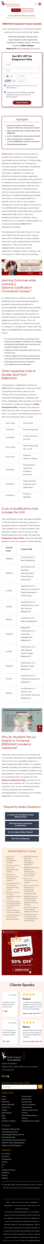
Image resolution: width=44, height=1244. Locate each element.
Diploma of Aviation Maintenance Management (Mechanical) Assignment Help (31, 890)
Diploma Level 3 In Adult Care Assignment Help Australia (13, 868)
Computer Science (8, 1170)
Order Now (16, 10)
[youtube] (8, 1076)
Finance (4, 1175)
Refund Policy (26, 1099)
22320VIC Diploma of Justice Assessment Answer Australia (13, 895)
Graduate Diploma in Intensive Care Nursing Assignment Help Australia (31, 917)
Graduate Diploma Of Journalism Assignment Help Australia (13, 886)
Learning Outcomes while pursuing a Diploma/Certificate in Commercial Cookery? (23, 127)
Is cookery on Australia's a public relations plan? (20, 816)
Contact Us (6, 1107)
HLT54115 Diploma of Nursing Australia (13, 911)
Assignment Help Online (13, 538)
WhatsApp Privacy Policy (31, 1121)
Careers (4, 1110)
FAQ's (4, 1118)
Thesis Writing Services (10, 1132)
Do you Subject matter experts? (20, 832)
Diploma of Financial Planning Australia (30, 880)
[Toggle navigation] (39, 4)
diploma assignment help (13, 780)
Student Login (27, 10)
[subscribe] (40, 1087)
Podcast (25, 1118)
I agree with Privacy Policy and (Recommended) (21, 87)
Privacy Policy (26, 1096)
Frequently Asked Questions (17, 144)
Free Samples (6, 1113)
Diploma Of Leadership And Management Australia (12, 877)
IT (2, 1167)
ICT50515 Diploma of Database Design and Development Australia (13, 904)
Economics (5, 1156)
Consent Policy (27, 1107)
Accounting (6, 1153)
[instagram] (3, 1076)
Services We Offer (8, 1104)
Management (7, 1159)
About (4, 1099)
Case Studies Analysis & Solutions (14, 1140)
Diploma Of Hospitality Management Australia (11, 860)
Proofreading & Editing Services (13, 1134)
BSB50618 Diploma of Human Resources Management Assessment (31, 861)
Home (4, 1096)
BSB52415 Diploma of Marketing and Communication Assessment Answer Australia (31, 901)
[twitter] (5, 1076)
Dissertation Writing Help (11, 1129)
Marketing (5, 1173)
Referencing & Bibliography (11, 1145)
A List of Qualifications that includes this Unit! (23, 136)
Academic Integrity (8, 1121)
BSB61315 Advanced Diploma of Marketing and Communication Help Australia (31, 872)
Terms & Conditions (31, 85)
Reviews (25, 1113)
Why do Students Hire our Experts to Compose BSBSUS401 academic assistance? (23, 140)
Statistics (5, 1178)
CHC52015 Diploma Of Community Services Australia (13, 917)
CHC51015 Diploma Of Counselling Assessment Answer (31, 909)
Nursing (4, 1162)
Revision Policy (27, 1102)
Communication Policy (30, 1110)
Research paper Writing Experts (13, 1143)
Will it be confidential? (21, 839)
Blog (3, 1115)
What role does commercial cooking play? (20, 824)
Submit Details (22, 102)
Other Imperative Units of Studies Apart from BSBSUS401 (23, 132)
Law (3, 1164)
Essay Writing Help (8, 1137)
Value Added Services (29, 1115)
